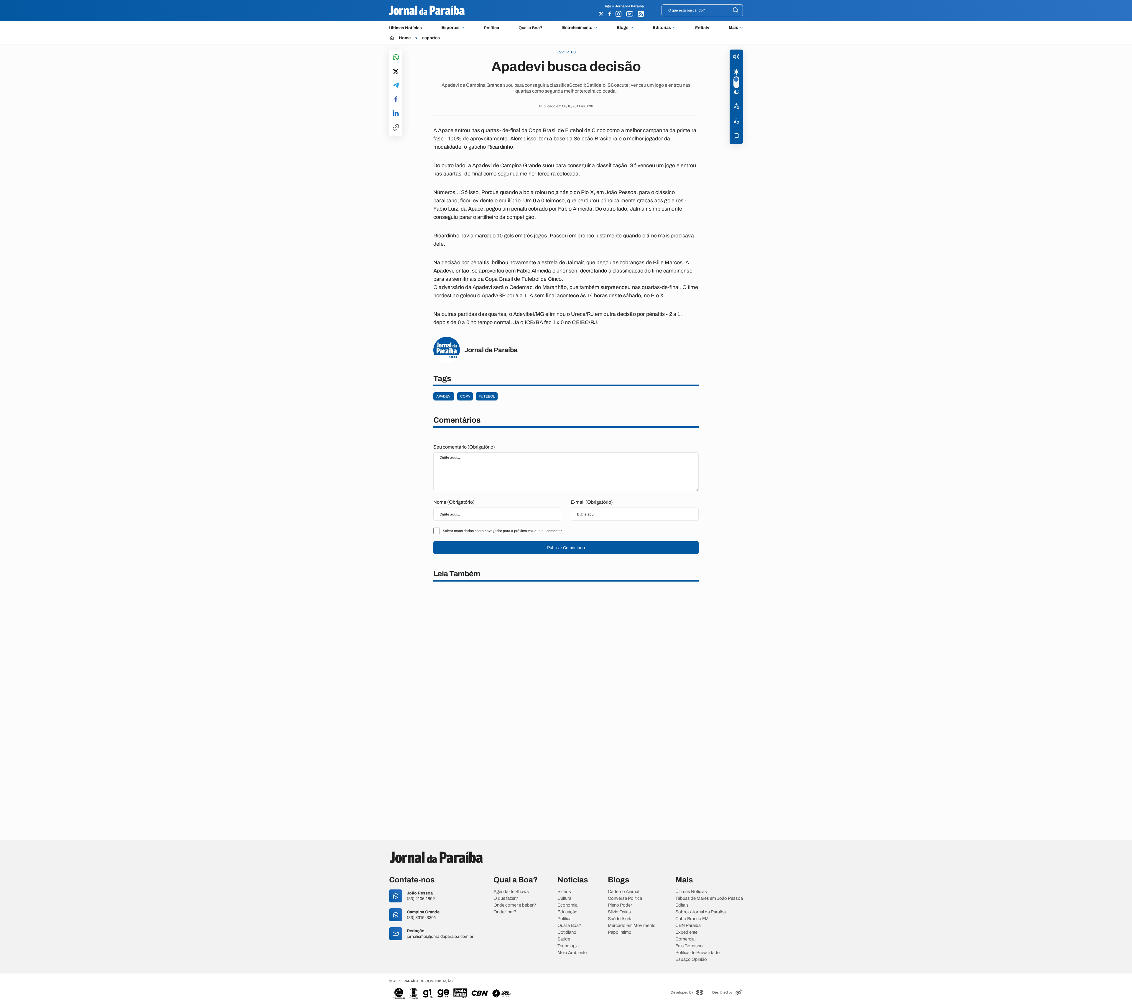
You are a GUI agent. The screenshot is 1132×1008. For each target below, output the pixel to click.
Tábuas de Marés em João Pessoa (709, 898)
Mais (733, 28)
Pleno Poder (620, 905)
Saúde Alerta (620, 919)
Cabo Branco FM (692, 919)
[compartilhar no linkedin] (396, 113)
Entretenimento (577, 28)
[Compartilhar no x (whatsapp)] (396, 72)
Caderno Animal (623, 891)
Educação (567, 912)
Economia (567, 905)
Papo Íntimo (619, 932)
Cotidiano (566, 932)
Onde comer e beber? (514, 905)
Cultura (564, 898)
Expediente (686, 932)
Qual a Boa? (530, 28)
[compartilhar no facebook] (395, 99)
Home (405, 38)
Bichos (564, 891)
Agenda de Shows (511, 891)
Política (491, 28)
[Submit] (735, 10)
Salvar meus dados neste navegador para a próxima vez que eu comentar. (502, 531)
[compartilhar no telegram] (396, 86)
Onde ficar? (504, 912)
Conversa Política (625, 898)
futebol (487, 396)
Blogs (622, 28)
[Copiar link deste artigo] (396, 128)
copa (465, 396)
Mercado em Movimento (632, 925)
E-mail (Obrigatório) (592, 502)
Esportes (450, 28)
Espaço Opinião (691, 959)
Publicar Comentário (566, 548)
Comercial (685, 939)
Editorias (662, 28)
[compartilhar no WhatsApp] (396, 57)
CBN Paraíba (688, 925)
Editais (702, 28)
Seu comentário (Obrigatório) (464, 446)
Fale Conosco (689, 946)
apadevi (443, 396)
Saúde (563, 939)
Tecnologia (568, 946)
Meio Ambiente (572, 952)
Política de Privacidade (697, 952)
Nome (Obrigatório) (454, 502)
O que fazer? (505, 898)
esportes (431, 38)
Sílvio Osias (619, 912)
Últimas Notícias (405, 28)
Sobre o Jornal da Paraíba (700, 912)
